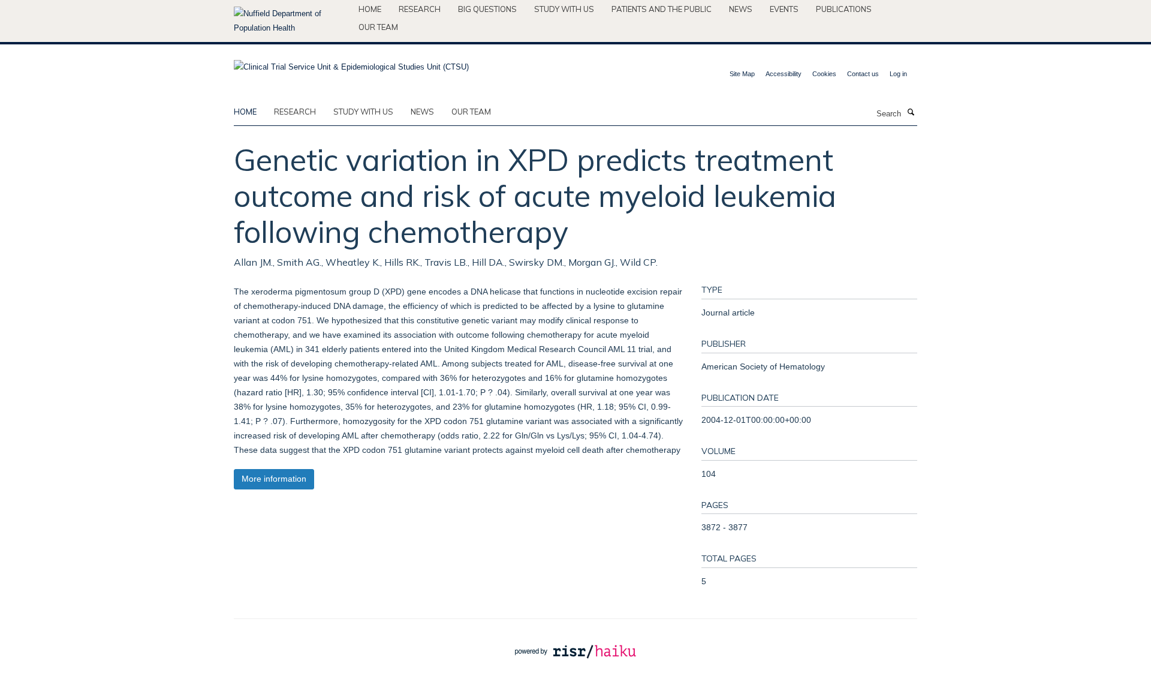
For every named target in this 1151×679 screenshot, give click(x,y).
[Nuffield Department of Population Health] (291, 21)
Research (420, 9)
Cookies (824, 73)
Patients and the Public (661, 9)
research (295, 111)
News (740, 9)
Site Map (742, 73)
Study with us (564, 9)
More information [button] (274, 478)
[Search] (910, 112)
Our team (378, 27)
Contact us (863, 73)
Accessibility (784, 73)
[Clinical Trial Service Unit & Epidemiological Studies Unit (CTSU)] (351, 63)
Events (784, 9)
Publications (844, 9)
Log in (898, 73)
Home (369, 9)
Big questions (487, 9)
